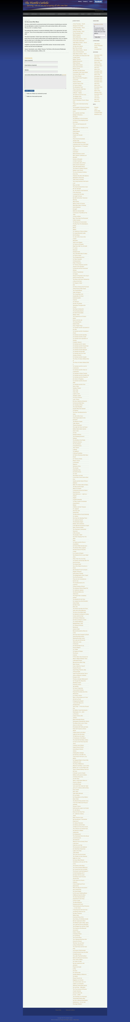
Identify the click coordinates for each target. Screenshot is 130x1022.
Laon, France (76, 399)
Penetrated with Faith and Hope (80, 727)
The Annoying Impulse (78, 311)
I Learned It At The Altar (78, 194)
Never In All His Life (77, 320)
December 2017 (98, 65)
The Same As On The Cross (79, 94)
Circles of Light (76, 900)
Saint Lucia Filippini (77, 242)
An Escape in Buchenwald (79, 950)
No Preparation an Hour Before (80, 797)
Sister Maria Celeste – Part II (79, 53)
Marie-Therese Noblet (78, 527)
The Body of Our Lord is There (80, 723)
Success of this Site (77, 993)
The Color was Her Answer (79, 854)
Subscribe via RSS (98, 24)
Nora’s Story (76, 386)
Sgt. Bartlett (75, 686)
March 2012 (97, 101)
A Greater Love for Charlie (79, 773)
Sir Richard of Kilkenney (78, 618)
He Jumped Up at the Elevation (80, 601)
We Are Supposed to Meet (79, 920)
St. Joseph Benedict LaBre (79, 233)
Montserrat (75, 627)
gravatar (64, 74)
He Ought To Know (77, 196)
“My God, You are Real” (78, 943)
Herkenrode (76, 512)
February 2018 (97, 64)
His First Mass (76, 235)
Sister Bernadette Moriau (79, 166)
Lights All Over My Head (78, 734)
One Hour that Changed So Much (81, 634)
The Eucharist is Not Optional (80, 847)
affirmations (62, 14)
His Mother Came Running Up (80, 710)
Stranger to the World (78, 25)
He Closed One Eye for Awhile (80, 869)
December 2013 (98, 87)
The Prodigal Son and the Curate (81, 926)
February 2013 (97, 92)
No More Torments (77, 913)
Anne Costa (76, 430)
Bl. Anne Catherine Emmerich (80, 401)
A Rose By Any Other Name (79, 288)
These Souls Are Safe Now (79, 89)
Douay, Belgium (76, 647)
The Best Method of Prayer (79, 142)
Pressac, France (77, 806)
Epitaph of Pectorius (78, 114)
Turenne (75, 299)
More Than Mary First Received (80, 218)
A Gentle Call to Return (78, 745)
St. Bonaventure (77, 261)
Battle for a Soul (76, 858)
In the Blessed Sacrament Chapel (81, 525)
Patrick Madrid (76, 131)
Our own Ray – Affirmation (79, 987)
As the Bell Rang (77, 784)
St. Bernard (75, 643)
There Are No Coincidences (79, 579)
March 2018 (97, 62)
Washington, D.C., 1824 (78, 712)
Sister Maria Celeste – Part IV (80, 42)
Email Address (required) (31, 65)
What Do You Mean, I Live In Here (81, 765)
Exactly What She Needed (79, 408)
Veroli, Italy (75, 390)
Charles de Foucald (77, 135)
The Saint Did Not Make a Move (80, 740)
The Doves (75, 653)
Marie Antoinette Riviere (78, 719)
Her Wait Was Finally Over (79, 849)
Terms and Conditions (70, 1009)
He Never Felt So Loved (78, 875)
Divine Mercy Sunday (78, 573)
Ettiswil (74, 505)
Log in (90, 1)
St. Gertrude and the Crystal (79, 336)
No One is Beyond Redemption (80, 1000)
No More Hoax (76, 605)
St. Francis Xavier (77, 255)
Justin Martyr (76, 852)
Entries (97, 111)
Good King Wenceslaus (78, 636)
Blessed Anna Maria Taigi (79, 662)
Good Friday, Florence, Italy (79, 669)
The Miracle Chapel (77, 421)
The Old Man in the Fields (79, 440)
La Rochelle (76, 462)
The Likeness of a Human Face (80, 828)
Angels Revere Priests (78, 747)
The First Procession (78, 577)
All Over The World (77, 303)
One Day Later (76, 510)
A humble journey (77, 954)
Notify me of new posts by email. (34, 96)
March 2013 (97, 90)
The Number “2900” (77, 535)
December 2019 (98, 55)
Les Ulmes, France (77, 695)
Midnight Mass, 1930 (78, 623)
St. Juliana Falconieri (78, 823)
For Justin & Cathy (77, 961)
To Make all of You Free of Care (80, 826)
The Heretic (75, 468)
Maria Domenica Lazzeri (79, 153)
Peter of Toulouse (77, 263)
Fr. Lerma (75, 248)
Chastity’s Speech (77, 342)
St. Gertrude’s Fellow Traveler (80, 373)
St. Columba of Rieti (77, 405)
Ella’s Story (75, 791)
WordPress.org (98, 114)
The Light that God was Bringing (80, 924)
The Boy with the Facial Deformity (81, 514)
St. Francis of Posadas (78, 244)
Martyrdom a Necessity (78, 177)
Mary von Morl (76, 185)
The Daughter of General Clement (81, 107)
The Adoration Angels (78, 521)
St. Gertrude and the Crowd (79, 347)
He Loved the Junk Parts (79, 113)
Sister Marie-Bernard (78, 793)
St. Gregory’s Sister (77, 283)
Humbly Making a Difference (79, 974)
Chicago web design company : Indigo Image (69, 1019)
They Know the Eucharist (79, 138)
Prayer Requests (98, 45)
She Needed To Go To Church (80, 569)
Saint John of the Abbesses (79, 610)
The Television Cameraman (79, 529)
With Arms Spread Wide (78, 211)
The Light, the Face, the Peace (80, 427)
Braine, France (76, 460)
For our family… (76, 795)
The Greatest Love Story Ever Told (81, 55)
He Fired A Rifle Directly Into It (80, 546)
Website (27, 70)
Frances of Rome (77, 81)
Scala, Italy (75, 392)
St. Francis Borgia (77, 76)
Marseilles (75, 240)
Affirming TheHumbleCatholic (80, 985)
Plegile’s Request (77, 571)
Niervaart (75, 250)
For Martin (75, 976)
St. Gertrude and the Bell (79, 351)
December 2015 (98, 76)
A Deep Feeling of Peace (79, 586)
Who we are (97, 14)
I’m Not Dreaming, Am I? (78, 873)
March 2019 (97, 58)
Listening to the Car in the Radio (80, 144)
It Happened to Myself (78, 701)
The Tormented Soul (78, 33)
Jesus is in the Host (77, 725)
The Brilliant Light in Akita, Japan (81, 922)
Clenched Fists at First (78, 917)
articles (34, 14)
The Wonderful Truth (78, 87)
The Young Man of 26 (78, 294)
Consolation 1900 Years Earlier (80, 72)
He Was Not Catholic (78, 46)
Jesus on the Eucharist (78, 52)
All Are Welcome (77, 37)
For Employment (77, 834)
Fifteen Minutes (76, 63)
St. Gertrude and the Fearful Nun (80, 346)
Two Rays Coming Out (78, 309)
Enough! (75, 209)
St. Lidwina (75, 516)
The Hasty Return (77, 322)
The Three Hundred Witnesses (80, 867)
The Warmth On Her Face (79, 599)
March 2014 (97, 85)
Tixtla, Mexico (76, 423)
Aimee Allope (76, 603)
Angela (74, 497)
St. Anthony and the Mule (79, 825)
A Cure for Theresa (77, 397)
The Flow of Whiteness (78, 763)
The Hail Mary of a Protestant (80, 996)
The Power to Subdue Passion (80, 168)
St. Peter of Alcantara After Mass (80, 455)
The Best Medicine (77, 902)
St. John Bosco (76, 810)
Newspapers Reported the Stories (81, 721)
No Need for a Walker (78, 830)
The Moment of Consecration (80, 222)
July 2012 (96, 96)
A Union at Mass (77, 216)
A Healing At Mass (77, 933)
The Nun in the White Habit (79, 612)
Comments (98, 112)
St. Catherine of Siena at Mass (80, 231)
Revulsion (75, 116)
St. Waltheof (76, 451)
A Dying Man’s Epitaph (78, 752)
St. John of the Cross (78, 416)
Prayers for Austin (77, 967)
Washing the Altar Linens (79, 638)
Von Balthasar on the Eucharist (80, 118)
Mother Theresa (76, 59)
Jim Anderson (76, 839)
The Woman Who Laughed (79, 547)
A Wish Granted (76, 220)
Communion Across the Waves (80, 490)
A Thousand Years (77, 91)
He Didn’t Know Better (78, 312)
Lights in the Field (77, 850)
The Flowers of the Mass (79, 865)
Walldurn (75, 483)
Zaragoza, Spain (77, 395)
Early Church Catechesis (79, 164)
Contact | (85, 1)
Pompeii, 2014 (76, 677)
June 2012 (96, 97)
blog (82, 14)
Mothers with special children (80, 775)
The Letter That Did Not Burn (80, 956)
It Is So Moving (76, 935)
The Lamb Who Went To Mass (80, 253)
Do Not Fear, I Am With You (79, 754)
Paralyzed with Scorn (78, 904)
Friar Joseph (76, 789)
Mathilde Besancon (77, 61)
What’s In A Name (77, 488)
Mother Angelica (77, 35)
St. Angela (75, 274)
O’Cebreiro (75, 410)
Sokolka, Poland (77, 388)
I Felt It (74, 137)
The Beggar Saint (77, 96)
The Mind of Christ (77, 98)
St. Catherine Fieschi (78, 520)
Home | (80, 1)
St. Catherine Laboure (78, 590)
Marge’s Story (76, 314)
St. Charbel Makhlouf (78, 621)
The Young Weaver (77, 290)
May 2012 (96, 99)
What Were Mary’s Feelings (79, 205)
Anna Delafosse (77, 207)
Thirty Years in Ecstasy (78, 179)
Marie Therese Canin (78, 817)
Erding (74, 225)
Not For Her (75, 581)
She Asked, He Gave (78, 475)
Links (89, 14)
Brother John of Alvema (78, 523)
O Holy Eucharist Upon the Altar (80, 952)
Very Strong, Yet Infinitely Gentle (80, 919)
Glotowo (75, 438)
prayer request (73, 14)
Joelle (74, 815)
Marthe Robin (76, 323)
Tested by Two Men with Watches (81, 175)
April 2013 (96, 89)
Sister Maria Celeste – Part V (80, 38)
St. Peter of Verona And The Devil (81, 286)
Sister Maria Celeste (78, 65)
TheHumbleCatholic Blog (79, 998)
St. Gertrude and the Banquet (80, 349)
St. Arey (74, 432)
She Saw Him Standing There (80, 518)
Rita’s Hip (75, 606)
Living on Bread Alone (78, 945)
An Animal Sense (77, 471)
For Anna (75, 970)
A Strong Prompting (77, 453)
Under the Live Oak (77, 845)
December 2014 (98, 80)
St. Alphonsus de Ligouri (79, 736)
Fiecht (74, 457)
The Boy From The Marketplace (80, 224)
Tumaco (75, 717)
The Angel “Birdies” (77, 1004)
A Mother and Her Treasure (79, 507)
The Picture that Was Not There (80, 608)
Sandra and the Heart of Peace (80, 481)
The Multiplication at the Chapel (80, 575)
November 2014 (98, 81)
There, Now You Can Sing (79, 558)
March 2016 (97, 74)
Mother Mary (76, 915)
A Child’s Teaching (77, 161)
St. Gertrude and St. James (79, 344)
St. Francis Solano (77, 85)
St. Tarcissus (76, 301)
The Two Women (77, 444)
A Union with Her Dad (78, 616)
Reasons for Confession (47, 14)
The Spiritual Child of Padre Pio (80, 588)
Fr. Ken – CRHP (76, 994)
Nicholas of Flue (77, 466)
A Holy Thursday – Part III (79, 24)
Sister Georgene (77, 292)
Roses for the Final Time (79, 812)
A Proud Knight (76, 671)
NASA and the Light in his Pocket (81, 808)
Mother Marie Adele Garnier (79, 429)
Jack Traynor (76, 447)
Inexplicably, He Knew (78, 296)
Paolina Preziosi (77, 668)
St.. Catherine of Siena (78, 813)
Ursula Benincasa (77, 445)
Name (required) (29, 60)
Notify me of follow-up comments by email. (37, 93)
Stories (26, 14)
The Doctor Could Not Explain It (80, 871)
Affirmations (97, 43)
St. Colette (75, 649)
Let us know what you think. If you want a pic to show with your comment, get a (45, 74)
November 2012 (98, 94)
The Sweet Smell (77, 564)
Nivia (74, 540)
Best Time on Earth (77, 48)
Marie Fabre (76, 799)
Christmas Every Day (78, 776)
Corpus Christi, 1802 (78, 715)
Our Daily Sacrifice (77, 29)
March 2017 (97, 69)
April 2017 (96, 67)
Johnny (74, 751)
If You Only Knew (77, 192)
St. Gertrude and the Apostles (80, 334)
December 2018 (98, 60)
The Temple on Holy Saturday (80, 856)
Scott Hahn (75, 151)
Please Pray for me (77, 978)
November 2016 (98, 73)
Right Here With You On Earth (80, 246)
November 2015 (98, 78)
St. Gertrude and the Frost (79, 384)
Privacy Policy (58, 1009)
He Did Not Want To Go (78, 645)
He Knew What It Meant (78, 860)
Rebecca (75, 464)
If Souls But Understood (78, 40)
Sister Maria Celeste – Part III (80, 50)
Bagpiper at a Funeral (78, 980)
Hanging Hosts (76, 251)
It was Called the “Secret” (79, 666)
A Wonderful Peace (77, 660)
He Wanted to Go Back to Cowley (81, 614)
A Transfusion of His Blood (79, 738)
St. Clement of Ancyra (78, 625)
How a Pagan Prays (77, 325)
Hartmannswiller (77, 298)
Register (96, 107)
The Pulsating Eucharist (78, 436)
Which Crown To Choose (79, 203)
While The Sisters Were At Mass (80, 484)
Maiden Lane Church (78, 170)
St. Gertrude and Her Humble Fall (81, 375)
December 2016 (98, 71)
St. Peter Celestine (77, 259)
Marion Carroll (76, 68)
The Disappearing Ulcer (78, 257)
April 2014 (96, 83)
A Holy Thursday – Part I (78, 31)
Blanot (74, 227)
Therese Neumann (77, 425)
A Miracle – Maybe (77, 92)
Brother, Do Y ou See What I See (80, 767)
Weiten (74, 229)
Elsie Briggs (76, 133)
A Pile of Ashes (76, 533)
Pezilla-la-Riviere (77, 434)
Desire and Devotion (78, 66)
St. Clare (75, 473)
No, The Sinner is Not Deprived (80, 190)
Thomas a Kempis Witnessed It (80, 679)
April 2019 (96, 57)
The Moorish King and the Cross (80, 800)
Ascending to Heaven (78, 749)
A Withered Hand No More (79, 895)
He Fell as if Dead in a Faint (79, 619)
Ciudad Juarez (76, 57)
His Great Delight (77, 891)
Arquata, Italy (76, 140)
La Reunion (76, 714)
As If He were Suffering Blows (80, 893)
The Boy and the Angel (78, 486)
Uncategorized (97, 49)
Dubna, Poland (76, 932)
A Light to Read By (77, 499)
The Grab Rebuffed (77, 406)
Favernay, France (77, 684)
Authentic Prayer (77, 44)
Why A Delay (76, 201)
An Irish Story (76, 778)
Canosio (75, 655)
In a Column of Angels (78, 553)
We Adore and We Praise (79, 70)
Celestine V (75, 150)
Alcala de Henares (77, 442)
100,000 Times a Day (78, 83)
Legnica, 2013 (76, 393)
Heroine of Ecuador (77, 159)
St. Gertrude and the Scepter (79, 357)
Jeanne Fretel (76, 629)
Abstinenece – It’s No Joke (79, 1002)
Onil (74, 285)
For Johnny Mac (77, 972)
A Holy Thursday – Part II (79, 27)
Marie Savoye (76, 664)
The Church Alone (77, 937)
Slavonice (75, 531)
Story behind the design (99, 11)
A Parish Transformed (78, 272)
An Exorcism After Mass (78, 403)
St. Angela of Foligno (78, 651)
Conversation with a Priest (79, 162)
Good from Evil (76, 492)
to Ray (74, 968)
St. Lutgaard (76, 508)
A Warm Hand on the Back (79, 732)
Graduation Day (76, 470)
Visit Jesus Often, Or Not (78, 74)
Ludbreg (75, 449)
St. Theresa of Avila (77, 458)
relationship (76, 832)
